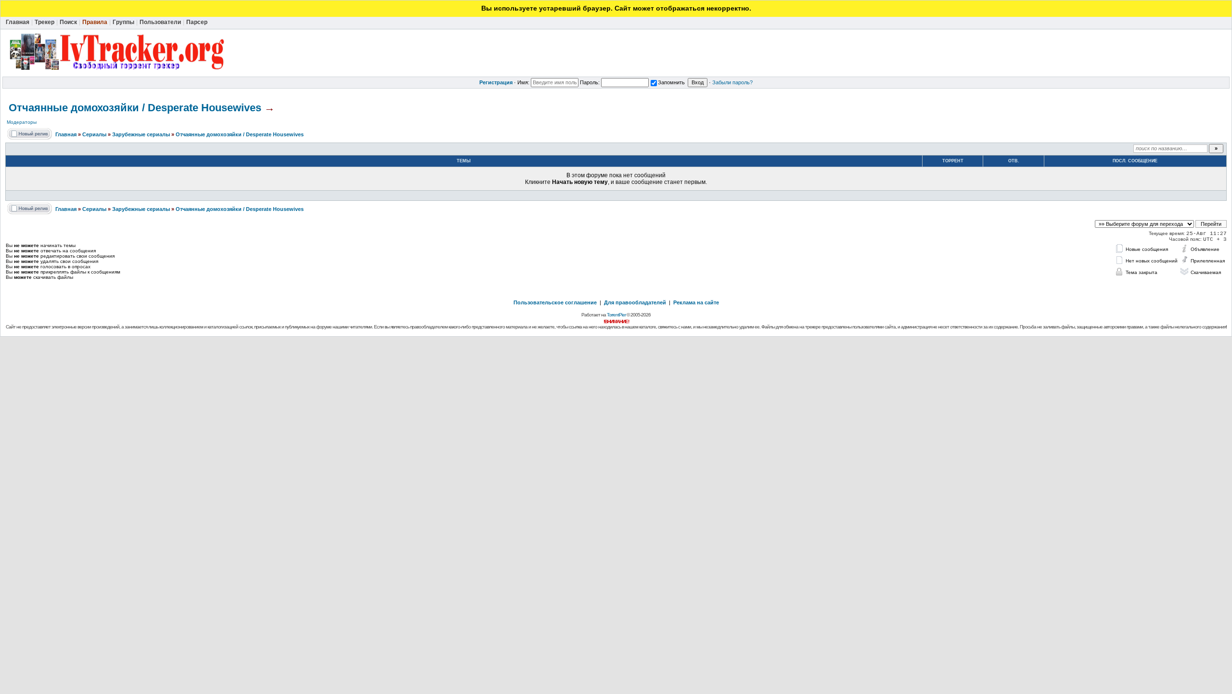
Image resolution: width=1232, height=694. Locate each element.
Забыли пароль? (732, 82)
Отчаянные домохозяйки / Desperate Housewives (135, 108)
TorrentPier (616, 314)
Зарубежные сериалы (141, 134)
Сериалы (94, 134)
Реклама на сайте (696, 302)
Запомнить (671, 82)
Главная (66, 134)
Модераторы (22, 122)
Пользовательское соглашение (555, 302)
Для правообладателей (635, 302)
